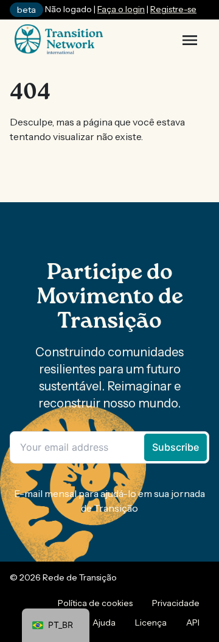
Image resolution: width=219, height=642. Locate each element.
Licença (151, 622)
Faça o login (121, 9)
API (193, 622)
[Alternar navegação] (189, 40)
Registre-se (173, 9)
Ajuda (104, 622)
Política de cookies (95, 603)
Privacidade (176, 603)
